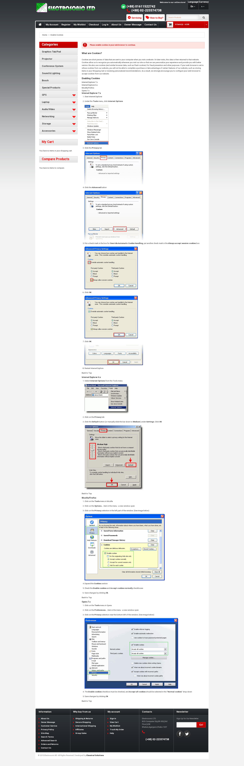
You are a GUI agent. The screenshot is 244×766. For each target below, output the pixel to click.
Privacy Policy (47, 729)
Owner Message (132, 24)
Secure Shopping (83, 722)
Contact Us (150, 24)
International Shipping (85, 726)
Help (112, 733)
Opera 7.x (85, 91)
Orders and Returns (49, 744)
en (192, 6)
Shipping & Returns (84, 718)
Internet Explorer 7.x (90, 82)
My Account (52, 24)
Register (66, 24)
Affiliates (79, 729)
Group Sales (80, 733)
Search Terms (47, 737)
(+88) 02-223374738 (146, 10)
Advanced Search (49, 740)
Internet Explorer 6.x (90, 85)
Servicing (136, 18)
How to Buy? (156, 18)
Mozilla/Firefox (88, 88)
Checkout (94, 24)
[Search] (203, 17)
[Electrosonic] (65, 7)
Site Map (45, 733)
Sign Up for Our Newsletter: (188, 718)
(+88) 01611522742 (141, 6)
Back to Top (87, 373)
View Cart (114, 722)
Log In (105, 24)
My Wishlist (80, 24)
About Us (116, 24)
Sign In (113, 718)
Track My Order (117, 729)
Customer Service (49, 726)
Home (44, 35)
